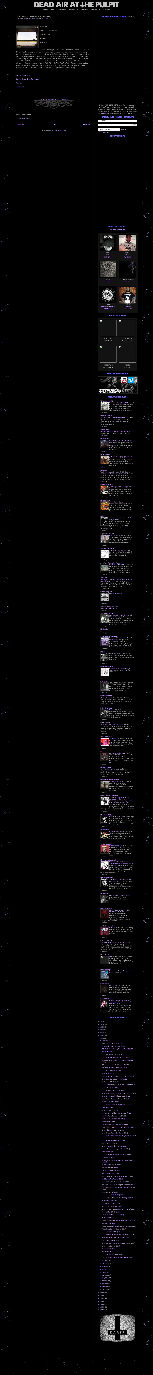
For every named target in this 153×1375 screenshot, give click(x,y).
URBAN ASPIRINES (106, 484)
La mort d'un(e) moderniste (109, 795)
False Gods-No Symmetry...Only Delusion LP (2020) (118, 1127)
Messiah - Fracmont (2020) (118, 781)
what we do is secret (107, 548)
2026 (102, 1021)
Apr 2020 (105, 1281)
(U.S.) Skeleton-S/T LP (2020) (111, 1240)
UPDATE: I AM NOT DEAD (117, 565)
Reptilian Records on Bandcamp (27, 79)
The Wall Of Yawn (106, 737)
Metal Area (103, 470)
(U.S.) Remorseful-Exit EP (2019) (112, 1254)
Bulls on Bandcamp (23, 75)
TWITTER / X (73, 10)
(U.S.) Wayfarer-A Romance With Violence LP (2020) (118, 1243)
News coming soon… (116, 593)
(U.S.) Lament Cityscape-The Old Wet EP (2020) (117, 1104)
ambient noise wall (106, 926)
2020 (102, 1038)
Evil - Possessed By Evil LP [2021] (119, 753)
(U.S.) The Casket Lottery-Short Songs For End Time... (119, 1234)
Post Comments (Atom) (58, 130)
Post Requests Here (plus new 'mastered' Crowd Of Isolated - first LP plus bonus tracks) (121, 863)
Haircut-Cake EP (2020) (109, 1217)
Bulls (44, 99)
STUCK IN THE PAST (106, 998)
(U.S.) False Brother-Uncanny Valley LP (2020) (116, 1154)
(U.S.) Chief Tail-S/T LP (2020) (111, 1087)
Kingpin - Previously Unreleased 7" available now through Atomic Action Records (121, 1002)
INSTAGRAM (108, 257)
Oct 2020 (105, 1264)
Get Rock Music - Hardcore (109, 606)
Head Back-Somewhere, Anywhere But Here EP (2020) (119, 1093)
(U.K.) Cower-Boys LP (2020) (111, 1246)
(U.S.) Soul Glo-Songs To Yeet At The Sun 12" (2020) (118, 1209)
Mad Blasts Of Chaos (107, 815)
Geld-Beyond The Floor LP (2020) (112, 1179)
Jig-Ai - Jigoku (114, 502)
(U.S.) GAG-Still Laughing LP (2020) (113, 1090)
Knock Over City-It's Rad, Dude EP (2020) (114, 1079)
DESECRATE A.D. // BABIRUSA (118, 403)
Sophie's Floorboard (107, 534)
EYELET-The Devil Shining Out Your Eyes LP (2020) (117, 1049)
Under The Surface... (106, 696)
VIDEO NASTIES (107, 1052)
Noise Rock (61, 99)
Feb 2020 (105, 1286)
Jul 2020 (105, 1272)
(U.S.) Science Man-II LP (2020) (111, 1232)
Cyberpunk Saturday (108, 1223)
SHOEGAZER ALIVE (106, 416)
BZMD (102, 516)
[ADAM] (107, 251)
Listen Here (20, 87)
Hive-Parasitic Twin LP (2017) (111, 1173)
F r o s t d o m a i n (106, 940)
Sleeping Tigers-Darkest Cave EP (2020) (114, 1116)
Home (54, 124)
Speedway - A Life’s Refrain (109, 608)
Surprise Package (107, 1107)
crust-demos (104, 829)
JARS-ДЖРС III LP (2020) (110, 1192)
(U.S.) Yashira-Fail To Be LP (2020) (112, 1195)
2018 (102, 1295)
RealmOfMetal (105, 723)
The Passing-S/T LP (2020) (110, 1082)
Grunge (55, 99)
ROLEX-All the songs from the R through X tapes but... (119, 1220)
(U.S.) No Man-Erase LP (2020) (111, 1070)
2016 (102, 1301)
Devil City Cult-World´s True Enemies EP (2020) (116, 1113)
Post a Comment (24, 118)
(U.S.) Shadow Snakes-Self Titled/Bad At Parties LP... (118, 1085)
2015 (102, 1304)
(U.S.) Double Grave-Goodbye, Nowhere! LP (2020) (118, 1076)
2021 (102, 1035)
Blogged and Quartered (108, 860)
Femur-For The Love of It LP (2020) (113, 1215)
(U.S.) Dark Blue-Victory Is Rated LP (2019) (115, 1182)
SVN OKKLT (104, 681)
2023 (102, 1030)
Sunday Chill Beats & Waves (111, 1170)
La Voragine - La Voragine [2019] (119, 895)
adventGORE (104, 893)
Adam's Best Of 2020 (108, 1121)
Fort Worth (49, 99)
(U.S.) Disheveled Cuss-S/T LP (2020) (113, 1054)
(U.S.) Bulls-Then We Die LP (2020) (113, 1130)
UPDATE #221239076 (107, 697)
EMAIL (108, 255)
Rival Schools (113, 535)
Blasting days (104, 438)
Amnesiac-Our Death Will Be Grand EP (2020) (116, 1096)
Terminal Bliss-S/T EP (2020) (111, 1212)
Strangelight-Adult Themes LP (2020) (113, 1046)
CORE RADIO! (104, 430)
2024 (102, 1027)
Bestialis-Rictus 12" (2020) (110, 1102)
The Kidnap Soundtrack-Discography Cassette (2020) (119, 1226)
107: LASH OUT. (114, 738)
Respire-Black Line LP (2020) (111, 1203)
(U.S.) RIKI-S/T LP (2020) (109, 1143)
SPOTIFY (84, 10)
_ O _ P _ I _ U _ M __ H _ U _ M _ (110, 563)
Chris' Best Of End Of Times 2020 (112, 1043)
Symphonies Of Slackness (108, 636)
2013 (102, 1310)
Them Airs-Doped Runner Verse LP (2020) (115, 1119)
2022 (102, 1033)
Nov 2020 (105, 1261)
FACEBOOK (127, 257)
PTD (101, 751)
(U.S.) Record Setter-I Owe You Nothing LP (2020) (117, 1198)
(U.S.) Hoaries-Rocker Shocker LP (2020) (115, 1133)
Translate (106, 132)
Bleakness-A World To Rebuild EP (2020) (115, 1124)
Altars (111, 956)
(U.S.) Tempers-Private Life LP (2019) (113, 1140)
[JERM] (107, 277)
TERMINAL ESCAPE (106, 401)
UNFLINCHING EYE (106, 844)
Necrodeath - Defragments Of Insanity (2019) (114, 942)
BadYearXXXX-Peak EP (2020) (111, 1165)
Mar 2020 (105, 1283)
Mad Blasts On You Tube (117, 817)
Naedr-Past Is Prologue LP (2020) (112, 1200)
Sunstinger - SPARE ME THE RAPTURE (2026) (114, 417)
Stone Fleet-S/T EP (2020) (110, 1110)
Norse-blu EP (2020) (108, 1251)
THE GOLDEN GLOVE (116, 846)
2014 (102, 1307)
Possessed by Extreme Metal (109, 779)
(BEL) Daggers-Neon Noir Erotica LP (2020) (115, 1065)
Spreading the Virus (106, 878)
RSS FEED (106, 10)
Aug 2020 (105, 1269)
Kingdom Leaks (105, 767)
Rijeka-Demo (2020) (108, 1249)
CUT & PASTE (104, 954)
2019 (102, 1293)
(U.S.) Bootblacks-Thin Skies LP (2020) (114, 1146)
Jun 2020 (105, 1275)
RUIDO (102, 652)
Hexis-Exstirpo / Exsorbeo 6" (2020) (113, 1206)
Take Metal (103, 577)
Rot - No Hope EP (115, 985)
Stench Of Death (105, 969)
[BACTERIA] (107, 303)
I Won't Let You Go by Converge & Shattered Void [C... (119, 1185)
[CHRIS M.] (127, 251)
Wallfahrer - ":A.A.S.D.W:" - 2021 (110, 724)
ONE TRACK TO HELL (107, 613)
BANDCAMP (95, 10)
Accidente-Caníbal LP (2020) (111, 1073)
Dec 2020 (105, 1041)
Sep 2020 (105, 1266)
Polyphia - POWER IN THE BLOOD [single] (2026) (115, 431)
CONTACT (62, 10)
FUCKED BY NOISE (106, 908)
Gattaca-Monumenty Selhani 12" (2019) (114, 1068)
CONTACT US (105, 113)
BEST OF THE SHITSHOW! (110, 1168)
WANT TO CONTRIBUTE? (118, 230)
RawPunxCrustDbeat (107, 666)
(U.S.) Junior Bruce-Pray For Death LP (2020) (116, 1057)
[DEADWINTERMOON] (127, 277)
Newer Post (21, 124)
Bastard (112, 710)
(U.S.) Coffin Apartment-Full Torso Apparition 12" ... (118, 1257)
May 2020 (105, 1278)
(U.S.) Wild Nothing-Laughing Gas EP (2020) (116, 1149)
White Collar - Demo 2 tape (117, 550)
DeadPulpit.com (49, 10)
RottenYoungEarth (106, 592)
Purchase (19, 83)
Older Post (86, 124)
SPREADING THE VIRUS (107, 307)
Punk (66, 99)
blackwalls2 (104, 629)
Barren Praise (104, 984)
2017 (102, 1298)
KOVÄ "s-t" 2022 (114, 654)
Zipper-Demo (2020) (108, 1157)
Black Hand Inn (105, 500)
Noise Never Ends (106, 708)
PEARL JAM (113, 928)
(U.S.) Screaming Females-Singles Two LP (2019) (117, 1176)
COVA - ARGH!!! (105, 454)
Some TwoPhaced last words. (110, 769)
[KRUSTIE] (127, 295)
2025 (102, 1024)
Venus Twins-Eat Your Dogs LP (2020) (114, 1229)
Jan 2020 (105, 1289)
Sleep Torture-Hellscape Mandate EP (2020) (116, 1099)
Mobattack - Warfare (116, 831)
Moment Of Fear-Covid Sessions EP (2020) (115, 1237)
